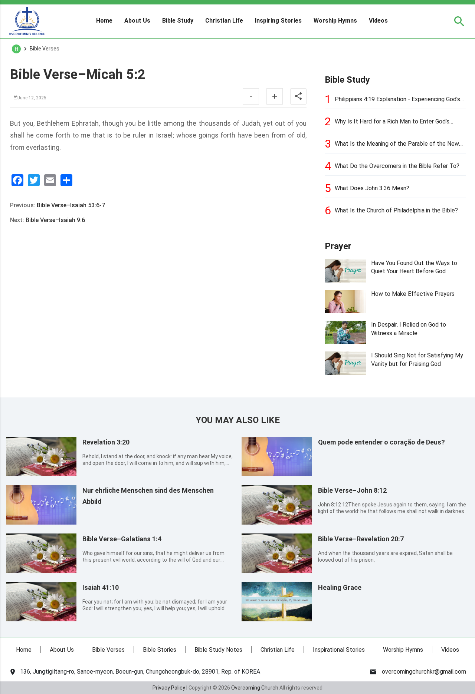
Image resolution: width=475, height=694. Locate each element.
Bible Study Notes (218, 649)
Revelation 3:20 (106, 442)
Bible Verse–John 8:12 (352, 490)
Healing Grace (339, 587)
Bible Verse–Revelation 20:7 (361, 539)
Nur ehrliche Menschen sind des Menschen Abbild (148, 495)
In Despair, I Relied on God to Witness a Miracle (408, 328)
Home (104, 21)
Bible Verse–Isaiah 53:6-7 (71, 205)
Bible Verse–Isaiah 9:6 (55, 220)
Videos (378, 21)
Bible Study (177, 21)
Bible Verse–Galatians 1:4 (121, 539)
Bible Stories (159, 649)
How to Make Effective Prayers (413, 293)
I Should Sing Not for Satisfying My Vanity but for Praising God (417, 359)
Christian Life (224, 21)
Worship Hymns (335, 21)
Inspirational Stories (339, 649)
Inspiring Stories (278, 21)
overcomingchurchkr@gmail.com (424, 672)
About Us (137, 21)
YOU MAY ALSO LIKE (238, 420)
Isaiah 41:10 (100, 587)
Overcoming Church (254, 688)
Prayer (338, 246)
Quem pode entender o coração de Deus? (381, 442)
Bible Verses (108, 649)
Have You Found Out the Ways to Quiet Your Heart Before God (414, 267)
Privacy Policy (169, 688)
